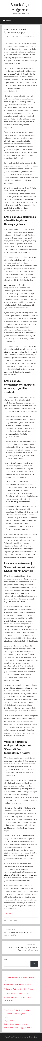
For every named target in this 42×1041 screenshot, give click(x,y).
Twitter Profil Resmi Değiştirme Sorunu (18, 1028)
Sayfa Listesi (8, 1021)
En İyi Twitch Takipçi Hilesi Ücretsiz (17, 1010)
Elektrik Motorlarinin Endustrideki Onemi (19, 985)
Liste (6, 1017)
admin (32, 36)
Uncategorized (12, 920)
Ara (5, 960)
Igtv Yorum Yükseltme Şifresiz (15, 1014)
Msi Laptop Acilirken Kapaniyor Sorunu (18, 989)
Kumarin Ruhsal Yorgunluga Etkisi (16, 993)
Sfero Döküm (9, 913)
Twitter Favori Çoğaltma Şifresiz (16, 1024)
